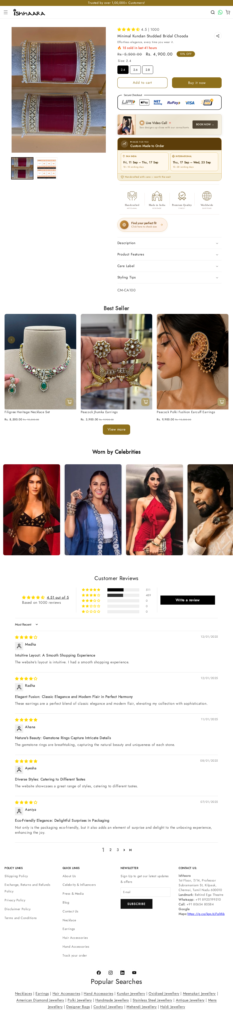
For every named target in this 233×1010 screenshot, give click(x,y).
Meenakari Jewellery (199, 993)
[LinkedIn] (122, 973)
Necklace (69, 920)
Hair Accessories (75, 937)
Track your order (75, 955)
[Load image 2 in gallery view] (46, 168)
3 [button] (118, 850)
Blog (66, 902)
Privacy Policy (15, 900)
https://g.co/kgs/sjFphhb (206, 914)
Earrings (69, 929)
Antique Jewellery (190, 999)
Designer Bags (78, 1006)
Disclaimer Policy (17, 909)
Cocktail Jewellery (108, 1006)
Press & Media (73, 893)
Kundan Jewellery (131, 993)
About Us (69, 876)
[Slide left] (11, 339)
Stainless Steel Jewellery (152, 999)
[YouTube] (134, 973)
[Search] (212, 12)
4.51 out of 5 (58, 597)
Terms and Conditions (21, 918)
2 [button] (110, 850)
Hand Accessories (76, 946)
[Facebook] (99, 973)
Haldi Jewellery (172, 1006)
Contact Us (71, 911)
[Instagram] (110, 973)
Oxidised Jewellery (164, 993)
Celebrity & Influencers (79, 884)
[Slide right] (221, 339)
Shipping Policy (16, 876)
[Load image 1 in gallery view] (22, 168)
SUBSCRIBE (136, 904)
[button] (5, 12)
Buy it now (197, 82)
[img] (26, 637)
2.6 (135, 69)
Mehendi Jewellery (142, 1006)
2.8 (147, 69)
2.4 (123, 69)
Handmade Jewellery (112, 999)
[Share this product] (218, 36)
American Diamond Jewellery (40, 999)
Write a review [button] (188, 600)
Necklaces (23, 993)
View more (116, 429)
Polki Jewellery (80, 999)
